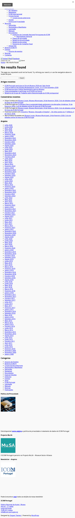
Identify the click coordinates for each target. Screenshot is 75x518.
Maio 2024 (8, 160)
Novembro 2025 (10, 140)
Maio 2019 (8, 263)
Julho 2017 (8, 302)
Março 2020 (9, 246)
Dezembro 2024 (10, 153)
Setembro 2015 (10, 319)
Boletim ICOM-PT (11, 48)
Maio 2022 (8, 200)
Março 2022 (9, 203)
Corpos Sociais (14, 16)
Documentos (13, 33)
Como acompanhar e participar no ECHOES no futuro (23, 91)
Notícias (7, 53)
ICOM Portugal (10, 382)
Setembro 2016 (10, 313)
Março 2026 (9, 132)
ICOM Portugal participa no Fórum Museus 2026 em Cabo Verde (27, 86)
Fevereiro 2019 (10, 269)
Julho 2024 (8, 159)
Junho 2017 (9, 304)
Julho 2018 (8, 282)
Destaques (8, 371)
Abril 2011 (8, 343)
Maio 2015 (8, 321)
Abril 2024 (8, 162)
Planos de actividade (19, 38)
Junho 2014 (9, 328)
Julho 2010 (8, 345)
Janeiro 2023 (9, 188)
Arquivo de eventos (15, 51)
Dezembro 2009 (10, 351)
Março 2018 (9, 289)
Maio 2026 (8, 129)
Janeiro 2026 (9, 136)
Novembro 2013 (10, 334)
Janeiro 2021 (9, 229)
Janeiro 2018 (9, 293)
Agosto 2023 (9, 177)
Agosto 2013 (9, 336)
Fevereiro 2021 (10, 228)
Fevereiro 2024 (10, 166)
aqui (15, 497)
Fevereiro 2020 (10, 248)
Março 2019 (9, 267)
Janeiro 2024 (9, 168)
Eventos (7, 50)
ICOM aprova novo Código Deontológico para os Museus (24, 89)
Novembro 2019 (10, 254)
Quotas (11, 20)
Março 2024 (9, 164)
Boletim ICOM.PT (11, 364)
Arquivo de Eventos (11, 362)
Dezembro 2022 (10, 190)
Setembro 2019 (10, 257)
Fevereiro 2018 (10, 291)
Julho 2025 (8, 147)
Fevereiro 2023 (10, 187)
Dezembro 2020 (10, 231)
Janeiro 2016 (9, 317)
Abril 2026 (8, 131)
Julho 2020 (8, 239)
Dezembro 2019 (10, 252)
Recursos (8, 23)
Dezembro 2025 (10, 138)
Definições (12, 25)
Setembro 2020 (10, 235)
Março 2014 (9, 330)
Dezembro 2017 (10, 295)
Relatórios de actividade (20, 40)
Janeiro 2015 (9, 324)
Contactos (8, 55)
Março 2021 (9, 226)
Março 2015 (9, 323)
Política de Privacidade (17, 22)
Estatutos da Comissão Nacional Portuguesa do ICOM (31, 35)
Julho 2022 (8, 198)
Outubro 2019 (10, 255)
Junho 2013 (9, 339)
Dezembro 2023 (10, 170)
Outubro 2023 (10, 173)
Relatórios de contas (19, 42)
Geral (6, 380)
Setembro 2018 (10, 278)
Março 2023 (9, 185)
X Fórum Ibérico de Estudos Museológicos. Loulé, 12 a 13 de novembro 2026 (31, 87)
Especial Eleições (11, 375)
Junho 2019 (9, 261)
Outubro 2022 (10, 194)
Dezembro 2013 (10, 332)
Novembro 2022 (10, 192)
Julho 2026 (8, 125)
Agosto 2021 (9, 216)
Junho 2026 (9, 127)
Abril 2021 (8, 224)
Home (3, 62)
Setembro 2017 (10, 300)
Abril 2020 (8, 244)
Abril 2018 (8, 287)
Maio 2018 (8, 285)
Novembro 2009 (10, 352)
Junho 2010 (9, 347)
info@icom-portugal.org (9, 512)
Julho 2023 (8, 179)
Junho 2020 (9, 241)
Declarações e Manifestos (17, 27)
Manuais (12, 31)
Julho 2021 (8, 218)
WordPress (35, 515)
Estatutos (8, 377)
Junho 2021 (9, 220)
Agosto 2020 (9, 237)
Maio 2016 (8, 315)
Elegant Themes (15, 515)
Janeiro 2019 (9, 270)
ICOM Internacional (15, 14)
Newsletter (12, 12)
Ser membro (13, 10)
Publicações (9, 390)
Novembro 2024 (10, 155)
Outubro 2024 (10, 157)
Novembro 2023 (10, 172)
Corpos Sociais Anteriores (14, 366)
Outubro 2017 (10, 298)
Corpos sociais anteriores (21, 18)
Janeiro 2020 (9, 250)
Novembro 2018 (10, 274)
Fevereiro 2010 (10, 349)
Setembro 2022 (10, 196)
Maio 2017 (8, 306)
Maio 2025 (8, 151)
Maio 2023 (8, 183)
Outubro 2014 (10, 326)
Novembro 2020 (10, 233)
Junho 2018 (9, 283)
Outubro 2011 (10, 341)
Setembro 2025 (10, 144)
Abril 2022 (8, 201)
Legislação (12, 29)
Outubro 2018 (10, 276)
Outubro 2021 (10, 213)
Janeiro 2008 (9, 354)
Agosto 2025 (9, 146)
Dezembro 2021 (10, 209)
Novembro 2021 (10, 211)
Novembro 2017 (10, 296)
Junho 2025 (9, 149)
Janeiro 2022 (9, 207)
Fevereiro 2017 (10, 308)
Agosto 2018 (9, 280)
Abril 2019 (8, 265)
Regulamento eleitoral (24, 36)
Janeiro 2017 (9, 310)
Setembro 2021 (10, 214)
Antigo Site (12, 46)
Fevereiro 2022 (10, 205)
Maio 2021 (8, 222)
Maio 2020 (8, 242)
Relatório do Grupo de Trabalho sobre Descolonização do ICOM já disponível (32, 93)
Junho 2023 (9, 181)
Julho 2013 (8, 337)
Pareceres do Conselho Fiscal (22, 44)
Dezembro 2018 (10, 272)
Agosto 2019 (9, 259)
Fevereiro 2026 (10, 134)
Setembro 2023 (10, 175)
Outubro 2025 (10, 142)
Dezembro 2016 (10, 311)
